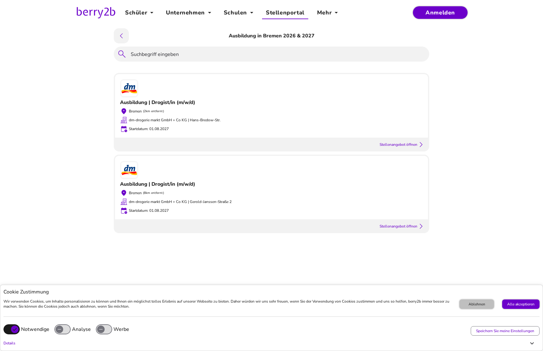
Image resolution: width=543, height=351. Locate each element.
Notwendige (35, 329)
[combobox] (278, 55)
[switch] (62, 329)
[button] (269, 343)
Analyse (81, 329)
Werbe (121, 329)
